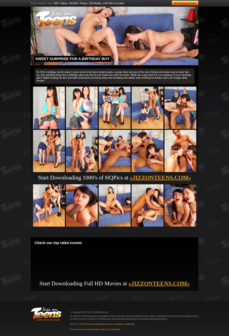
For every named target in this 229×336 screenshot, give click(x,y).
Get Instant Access (185, 3)
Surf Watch (115, 329)
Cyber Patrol (93, 329)
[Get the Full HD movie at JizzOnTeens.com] (114, 36)
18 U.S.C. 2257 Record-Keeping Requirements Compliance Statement (102, 324)
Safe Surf (104, 329)
